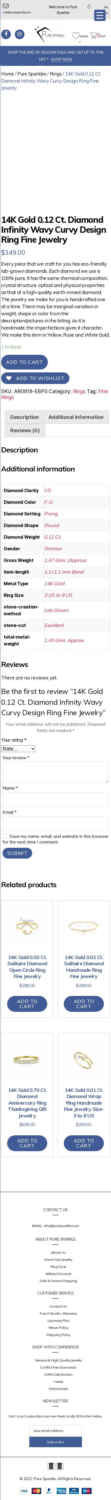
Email (10, 812)
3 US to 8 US (58, 595)
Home (7, 74)
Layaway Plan (58, 1320)
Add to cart (24, 362)
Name (10, 788)
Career (58, 1381)
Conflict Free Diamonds (58, 1367)
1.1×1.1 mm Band (63, 572)
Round (51, 525)
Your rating (14, 740)
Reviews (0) (25, 430)
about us (58, 1252)
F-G (48, 502)
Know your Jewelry (58, 1259)
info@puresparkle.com (61, 1226)
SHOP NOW (61, 59)
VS (47, 490)
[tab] (24, 417)
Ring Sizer (58, 1266)
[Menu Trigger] (100, 15)
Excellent (54, 625)
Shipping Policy (58, 1335)
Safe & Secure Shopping (58, 1281)
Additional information (76, 417)
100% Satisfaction (58, 1374)
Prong (50, 514)
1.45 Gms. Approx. (64, 640)
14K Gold (54, 583)
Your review (16, 757)
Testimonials (58, 1388)
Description (24, 417)
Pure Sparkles (31, 74)
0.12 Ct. (52, 537)
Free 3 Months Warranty (58, 1313)
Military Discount (58, 1274)
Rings (56, 74)
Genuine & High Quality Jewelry (58, 1360)
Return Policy (58, 1327)
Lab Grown (56, 610)
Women (53, 548)
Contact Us (58, 1306)
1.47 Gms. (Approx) (65, 560)
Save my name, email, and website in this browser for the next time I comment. (55, 839)
